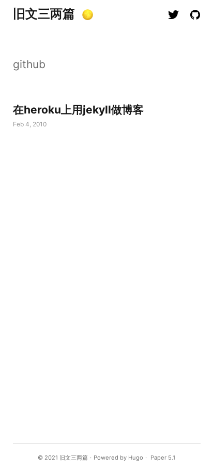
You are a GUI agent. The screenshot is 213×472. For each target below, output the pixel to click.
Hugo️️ (135, 457)
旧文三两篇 (44, 13)
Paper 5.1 (162, 457)
